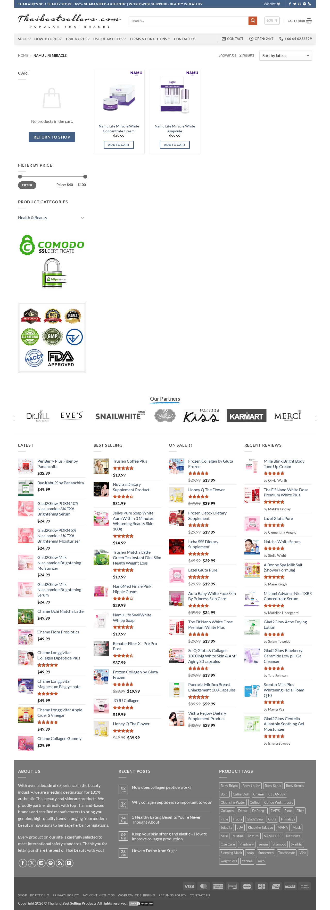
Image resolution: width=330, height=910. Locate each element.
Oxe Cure (228, 844)
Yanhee (247, 861)
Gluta (272, 819)
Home (23, 55)
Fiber (300, 811)
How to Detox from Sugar (154, 850)
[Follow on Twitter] (294, 4)
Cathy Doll (241, 794)
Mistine (238, 836)
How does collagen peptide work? (161, 787)
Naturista (293, 836)
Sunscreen (266, 853)
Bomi (224, 794)
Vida (303, 853)
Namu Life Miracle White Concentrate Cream (119, 128)
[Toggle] (83, 217)
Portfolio (40, 895)
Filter (27, 185)
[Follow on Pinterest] (304, 4)
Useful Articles (107, 39)
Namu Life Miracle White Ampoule (175, 128)
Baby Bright (229, 786)
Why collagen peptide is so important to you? (171, 802)
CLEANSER (276, 794)
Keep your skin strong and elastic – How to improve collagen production (169, 836)
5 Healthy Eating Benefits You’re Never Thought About (166, 819)
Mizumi (253, 836)
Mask (297, 827)
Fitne (224, 819)
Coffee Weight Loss (278, 802)
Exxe (288, 811)
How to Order (48, 39)
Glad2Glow (255, 819)
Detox (243, 811)
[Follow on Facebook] (289, 4)
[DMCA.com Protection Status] (141, 903)
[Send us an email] (299, 4)
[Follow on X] (32, 863)
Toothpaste (286, 853)
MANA (283, 827)
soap (250, 853)
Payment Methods (98, 895)
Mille (224, 836)
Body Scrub (273, 786)
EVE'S (275, 811)
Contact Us (185, 39)
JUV (240, 827)
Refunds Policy (173, 895)
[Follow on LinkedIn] (69, 863)
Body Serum (295, 786)
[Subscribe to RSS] (309, 4)
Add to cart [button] (119, 144)
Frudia (237, 819)
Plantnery (247, 844)
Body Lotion (251, 786)
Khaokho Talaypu (260, 827)
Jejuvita (226, 827)
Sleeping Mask (231, 853)
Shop (22, 39)
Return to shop (52, 137)
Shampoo (279, 844)
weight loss (229, 861)
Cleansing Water (233, 802)
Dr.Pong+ (259, 811)
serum (263, 844)
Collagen (227, 811)
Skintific (296, 844)
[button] (272, 21)
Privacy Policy (66, 895)
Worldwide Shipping (136, 895)
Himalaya (288, 819)
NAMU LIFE (273, 836)
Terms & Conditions (148, 39)
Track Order (77, 39)
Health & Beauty (32, 217)
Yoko (261, 861)
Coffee (255, 802)
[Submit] (253, 21)
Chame (258, 794)
